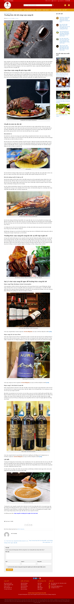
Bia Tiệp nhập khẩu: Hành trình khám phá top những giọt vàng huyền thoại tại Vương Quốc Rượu (64, 40)
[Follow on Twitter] (67, 0)
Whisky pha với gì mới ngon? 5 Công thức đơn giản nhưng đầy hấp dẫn (63, 101)
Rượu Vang (9, 10)
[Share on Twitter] (27, 525)
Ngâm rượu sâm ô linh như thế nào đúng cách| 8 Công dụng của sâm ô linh (62, 75)
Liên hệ (39, 584)
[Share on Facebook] (25, 525)
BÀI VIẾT (65, 10)
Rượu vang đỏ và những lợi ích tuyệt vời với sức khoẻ (26, 513)
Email (22, 561)
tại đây (50, 331)
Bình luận (7, 551)
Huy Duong (16, 18)
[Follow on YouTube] (69, 0)
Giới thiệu (40, 583)
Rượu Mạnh (46, 10)
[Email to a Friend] (29, 525)
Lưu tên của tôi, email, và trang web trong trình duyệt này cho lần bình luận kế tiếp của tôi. (27, 566)
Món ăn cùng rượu (7, 13)
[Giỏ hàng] (69, 5)
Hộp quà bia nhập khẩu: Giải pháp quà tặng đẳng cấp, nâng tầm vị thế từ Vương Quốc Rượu (64, 48)
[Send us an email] (68, 0)
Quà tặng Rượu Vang (29, 10)
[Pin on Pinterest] (31, 525)
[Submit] (53, 5)
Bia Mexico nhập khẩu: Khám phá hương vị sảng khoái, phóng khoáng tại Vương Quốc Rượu (65, 19)
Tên (6, 561)
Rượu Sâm (38, 10)
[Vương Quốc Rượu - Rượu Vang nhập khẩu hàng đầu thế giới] (13, 5)
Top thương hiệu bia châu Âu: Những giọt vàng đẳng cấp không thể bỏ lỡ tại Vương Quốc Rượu (64, 33)
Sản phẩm (40, 589)
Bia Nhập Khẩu (18, 10)
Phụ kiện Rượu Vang (56, 10)
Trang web (39, 561)
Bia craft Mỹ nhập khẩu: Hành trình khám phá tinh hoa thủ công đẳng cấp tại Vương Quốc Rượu (65, 26)
